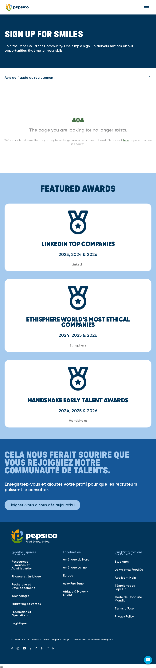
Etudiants (122, 561)
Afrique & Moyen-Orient (75, 593)
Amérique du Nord (76, 559)
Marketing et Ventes (26, 603)
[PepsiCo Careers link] (17, 7)
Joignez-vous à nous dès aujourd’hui (42, 505)
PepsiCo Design (60, 639)
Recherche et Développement (23, 586)
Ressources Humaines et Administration (22, 565)
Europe (68, 575)
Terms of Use (124, 608)
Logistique (19, 623)
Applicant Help (125, 577)
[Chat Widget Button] (148, 660)
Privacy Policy (124, 616)
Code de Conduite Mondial (128, 598)
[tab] (78, 77)
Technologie (20, 595)
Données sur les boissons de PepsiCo (93, 639)
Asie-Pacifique (73, 583)
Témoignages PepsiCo (125, 587)
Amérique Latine (75, 567)
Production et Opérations (21, 613)
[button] (78, 77)
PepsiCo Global (40, 639)
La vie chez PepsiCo (129, 569)
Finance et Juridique (26, 576)
